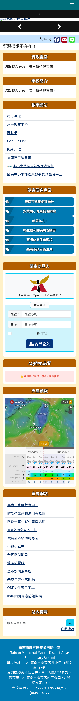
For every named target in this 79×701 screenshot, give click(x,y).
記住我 (42, 333)
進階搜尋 (67, 628)
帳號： (15, 314)
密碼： (15, 324)
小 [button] (50, 39)
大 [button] (41, 39)
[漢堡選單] (72, 5)
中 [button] (46, 39)
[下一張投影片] (59, 26)
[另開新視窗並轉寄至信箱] (64, 40)
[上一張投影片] (20, 26)
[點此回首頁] (39, 19)
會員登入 (42, 343)
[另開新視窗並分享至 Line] (72, 40)
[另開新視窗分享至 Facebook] (57, 40)
